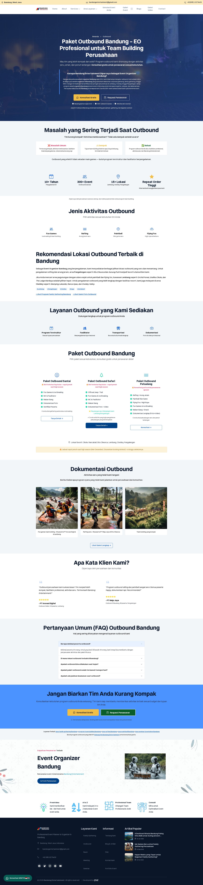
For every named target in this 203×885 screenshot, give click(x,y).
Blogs (139, 9)
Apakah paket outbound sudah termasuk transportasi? (84, 670)
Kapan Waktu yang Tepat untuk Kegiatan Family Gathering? (148, 856)
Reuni (85, 852)
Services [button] (74, 9)
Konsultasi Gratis (88, 97)
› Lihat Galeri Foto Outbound (84, 294)
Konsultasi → (146, 427)
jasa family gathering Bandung (66, 731)
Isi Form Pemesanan (48, 781)
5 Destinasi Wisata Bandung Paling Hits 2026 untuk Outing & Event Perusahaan (149, 834)
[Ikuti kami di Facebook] (39, 866)
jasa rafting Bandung (109, 731)
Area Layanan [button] (89, 9)
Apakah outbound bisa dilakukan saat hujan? (79, 664)
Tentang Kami (110, 836)
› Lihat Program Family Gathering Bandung (53, 294)
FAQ (106, 852)
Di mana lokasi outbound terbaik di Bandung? (80, 658)
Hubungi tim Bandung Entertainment (107, 735)
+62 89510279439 (49, 857)
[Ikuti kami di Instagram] (50, 866)
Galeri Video (150, 8)
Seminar (86, 868)
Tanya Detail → (57, 418)
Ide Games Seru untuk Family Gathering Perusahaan (146, 845)
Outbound (87, 844)
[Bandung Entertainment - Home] (57, 828)
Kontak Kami (110, 860)
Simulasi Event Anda (109, 8)
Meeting (86, 860)
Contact (161, 9)
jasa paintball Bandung (126, 731)
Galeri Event (125, 8)
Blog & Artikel (110, 844)
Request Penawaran (117, 97)
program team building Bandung (89, 731)
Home (54, 9)
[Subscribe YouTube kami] (60, 866)
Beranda (95, 36)
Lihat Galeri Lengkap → (101, 545)
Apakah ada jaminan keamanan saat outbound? (80, 676)
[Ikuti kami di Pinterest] (55, 866)
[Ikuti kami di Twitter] (45, 866)
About (64, 9)
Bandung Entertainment (74, 774)
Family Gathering (89, 836)
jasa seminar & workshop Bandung (147, 731)
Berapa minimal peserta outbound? (75, 644)
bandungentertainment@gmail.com (56, 849)
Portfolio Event (111, 868)
